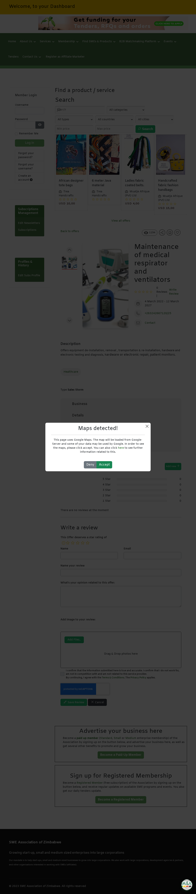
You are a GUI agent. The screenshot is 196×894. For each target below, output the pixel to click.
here (121, 448)
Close (147, 426)
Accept (104, 465)
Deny (90, 465)
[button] (186, 884)
